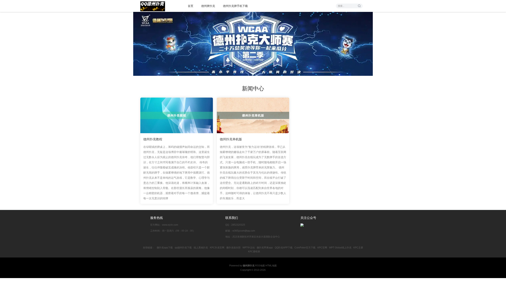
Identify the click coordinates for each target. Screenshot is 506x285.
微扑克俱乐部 (233, 247)
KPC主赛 (358, 247)
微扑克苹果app (265, 247)
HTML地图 (271, 265)
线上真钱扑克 (201, 247)
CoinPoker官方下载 (305, 247)
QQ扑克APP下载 (284, 247)
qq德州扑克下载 (183, 247)
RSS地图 (260, 265)
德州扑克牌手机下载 (235, 6)
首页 (190, 6)
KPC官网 (322, 247)
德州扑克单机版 (231, 139)
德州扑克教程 (152, 139)
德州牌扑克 (208, 6)
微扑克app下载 (165, 247)
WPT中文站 (249, 247)
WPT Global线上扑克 (340, 247)
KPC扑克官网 (217, 247)
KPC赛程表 (254, 251)
